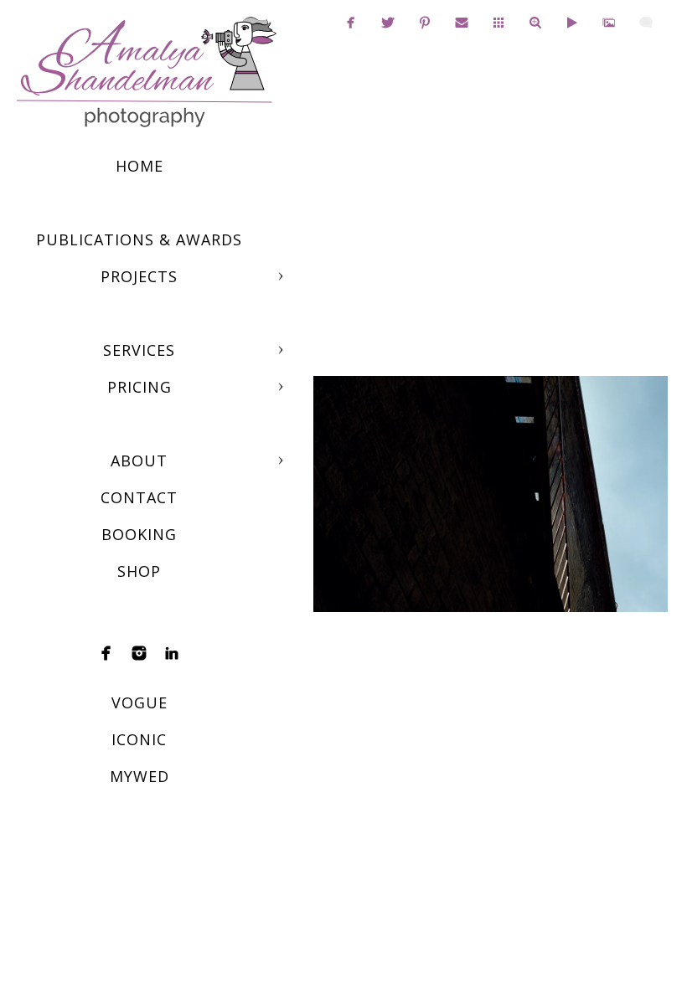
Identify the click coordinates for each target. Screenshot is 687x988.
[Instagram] (139, 653)
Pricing (139, 387)
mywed (139, 776)
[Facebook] (106, 653)
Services (139, 350)
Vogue (139, 702)
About (139, 460)
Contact (139, 497)
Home (139, 166)
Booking (139, 534)
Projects (139, 276)
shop (139, 571)
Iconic (139, 739)
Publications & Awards (139, 239)
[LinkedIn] (172, 653)
